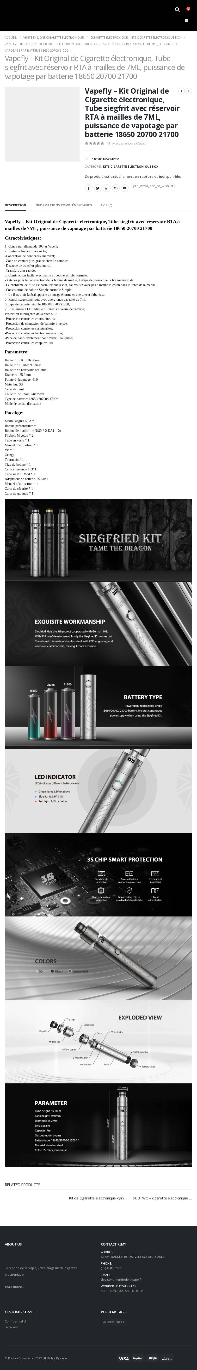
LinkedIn (107, 188)
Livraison (11, 1327)
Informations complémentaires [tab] (63, 205)
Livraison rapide (113, 1321)
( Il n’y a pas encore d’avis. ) (127, 143)
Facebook (88, 188)
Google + (116, 188)
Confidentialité (15, 1321)
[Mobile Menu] (186, 20)
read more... (15, 1287)
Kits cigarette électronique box (130, 167)
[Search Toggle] (177, 9)
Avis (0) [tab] (106, 205)
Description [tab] (15, 205)
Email (125, 188)
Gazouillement (98, 188)
